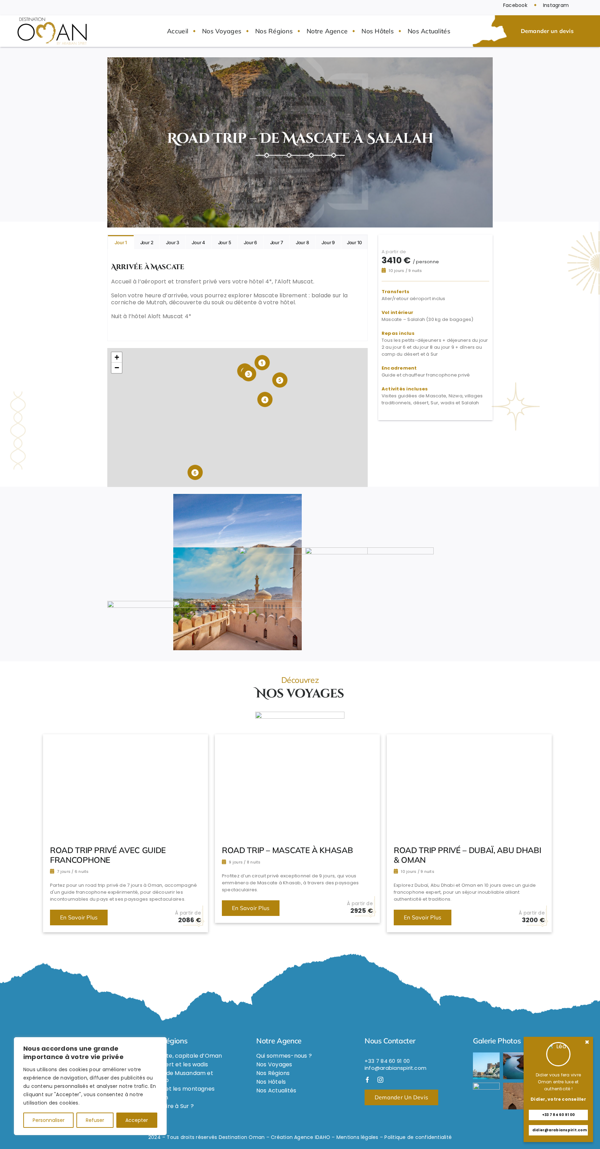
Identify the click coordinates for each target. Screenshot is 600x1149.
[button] (262, 363)
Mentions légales (357, 1137)
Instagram (556, 5)
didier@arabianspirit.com (559, 1130)
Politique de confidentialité (418, 1137)
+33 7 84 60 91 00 (558, 1114)
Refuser (95, 1120)
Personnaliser (49, 1120)
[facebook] (367, 1080)
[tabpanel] (237, 295)
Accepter (136, 1120)
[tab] (121, 242)
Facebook (515, 5)
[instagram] (380, 1080)
